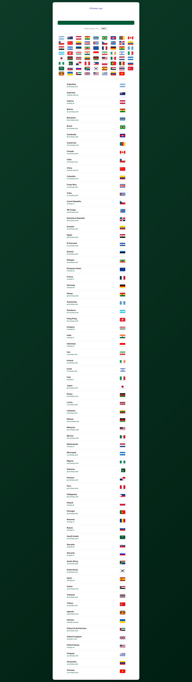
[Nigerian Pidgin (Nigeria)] (61, 63)
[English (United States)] (96, 73)
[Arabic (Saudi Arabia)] (61, 68)
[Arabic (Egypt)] (61, 48)
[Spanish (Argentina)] (61, 38)
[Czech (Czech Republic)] (104, 43)
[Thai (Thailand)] (122, 68)
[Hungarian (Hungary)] (78, 53)
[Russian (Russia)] (130, 63)
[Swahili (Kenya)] (70, 58)
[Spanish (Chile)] (61, 43)
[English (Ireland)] (113, 53)
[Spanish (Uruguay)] (104, 73)
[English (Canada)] (130, 38)
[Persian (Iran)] (104, 53)
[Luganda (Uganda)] (61, 73)
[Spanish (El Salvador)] (70, 48)
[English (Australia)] (70, 38)
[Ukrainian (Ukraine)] (70, 73)
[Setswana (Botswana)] (96, 38)
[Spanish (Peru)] (87, 63)
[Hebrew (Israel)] (121, 53)
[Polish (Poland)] (104, 63)
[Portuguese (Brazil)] (104, 38)
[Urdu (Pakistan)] (70, 63)
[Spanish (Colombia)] (78, 43)
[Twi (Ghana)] (122, 48)
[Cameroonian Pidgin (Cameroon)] (122, 38)
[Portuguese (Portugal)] (113, 63)
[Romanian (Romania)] (122, 63)
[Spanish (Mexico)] (113, 58)
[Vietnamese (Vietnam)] (122, 73)
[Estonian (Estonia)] (78, 48)
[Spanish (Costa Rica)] (87, 43)
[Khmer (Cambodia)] (113, 38)
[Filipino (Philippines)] (96, 63)
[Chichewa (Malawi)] (96, 58)
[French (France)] (104, 48)
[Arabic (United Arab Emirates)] (78, 73)
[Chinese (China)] (70, 43)
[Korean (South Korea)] (96, 68)
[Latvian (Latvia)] (78, 58)
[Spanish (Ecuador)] (130, 43)
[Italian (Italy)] (130, 53)
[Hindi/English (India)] (87, 53)
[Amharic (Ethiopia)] (87, 48)
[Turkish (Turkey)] (130, 68)
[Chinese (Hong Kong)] (70, 53)
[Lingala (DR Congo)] (113, 43)
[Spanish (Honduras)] (61, 53)
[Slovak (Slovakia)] (70, 68)
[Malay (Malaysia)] (104, 58)
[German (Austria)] (78, 38)
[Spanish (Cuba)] (96, 43)
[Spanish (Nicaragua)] (130, 58)
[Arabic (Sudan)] (113, 68)
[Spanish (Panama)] (78, 63)
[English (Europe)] (96, 48)
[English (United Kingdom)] (87, 73)
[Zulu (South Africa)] (87, 68)
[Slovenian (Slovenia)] (78, 68)
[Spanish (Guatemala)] (130, 48)
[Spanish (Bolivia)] (87, 38)
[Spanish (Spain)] (104, 68)
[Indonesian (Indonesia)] (96, 53)
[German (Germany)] (113, 48)
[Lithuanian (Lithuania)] (87, 58)
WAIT (104, 28)
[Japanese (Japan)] (61, 58)
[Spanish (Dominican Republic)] (122, 43)
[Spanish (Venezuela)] (113, 73)
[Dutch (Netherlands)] (122, 58)
